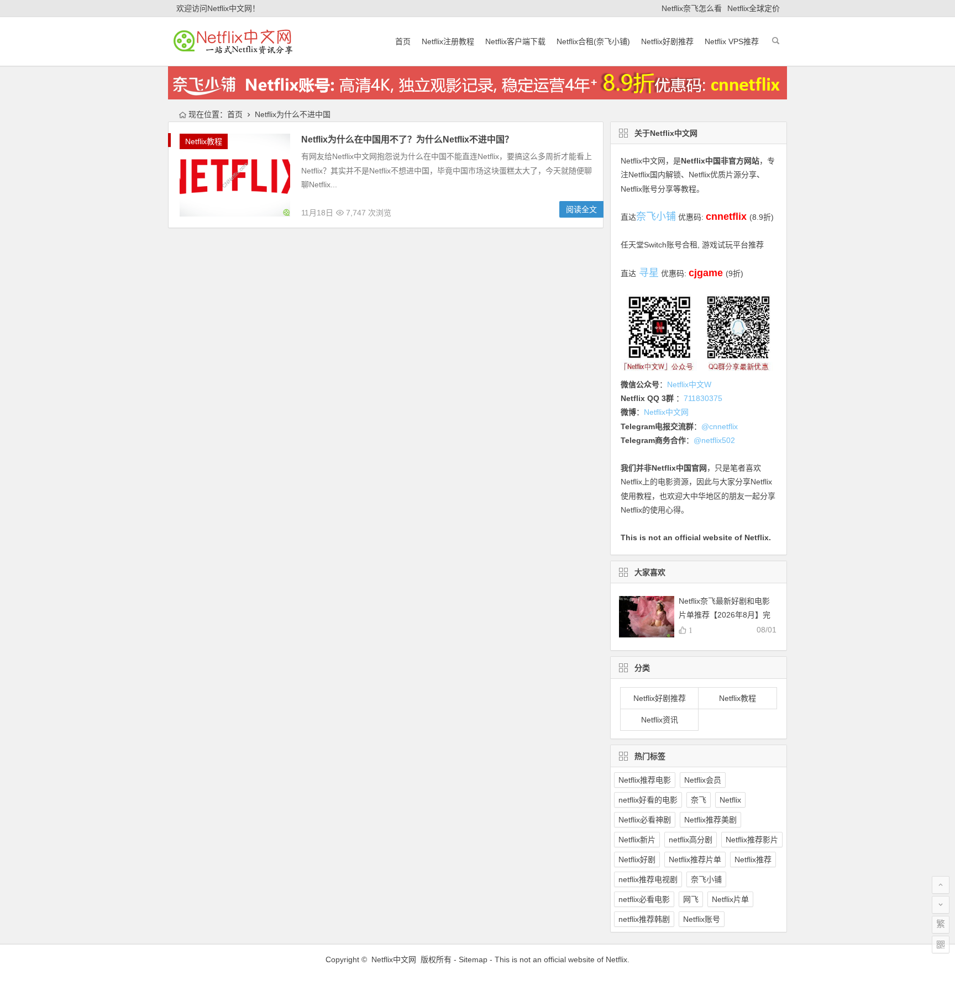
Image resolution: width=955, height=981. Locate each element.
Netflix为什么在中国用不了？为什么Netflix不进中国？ (407, 139)
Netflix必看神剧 (644, 819)
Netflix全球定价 (753, 8)
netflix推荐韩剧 (644, 919)
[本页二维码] (940, 944)
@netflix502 (714, 440)
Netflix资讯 (659, 719)
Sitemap (473, 959)
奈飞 (698, 799)
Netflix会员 (702, 780)
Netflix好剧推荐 (667, 41)
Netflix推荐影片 (752, 839)
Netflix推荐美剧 (710, 819)
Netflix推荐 (753, 859)
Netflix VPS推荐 (732, 41)
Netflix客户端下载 (515, 41)
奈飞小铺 (706, 879)
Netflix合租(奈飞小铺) (593, 41)
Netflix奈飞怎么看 (692, 8)
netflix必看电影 (644, 899)
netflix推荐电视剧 (648, 879)
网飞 (691, 899)
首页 (403, 41)
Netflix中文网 (643, 160)
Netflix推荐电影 (644, 780)
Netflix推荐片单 (695, 859)
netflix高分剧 (690, 839)
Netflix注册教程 (448, 41)
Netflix (730, 799)
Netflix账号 (701, 919)
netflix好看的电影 (648, 799)
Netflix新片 (636, 839)
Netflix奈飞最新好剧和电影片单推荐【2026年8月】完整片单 (724, 615)
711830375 (703, 398)
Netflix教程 (203, 141)
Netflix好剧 (636, 859)
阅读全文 (581, 209)
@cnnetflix (719, 426)
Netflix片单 (730, 899)
